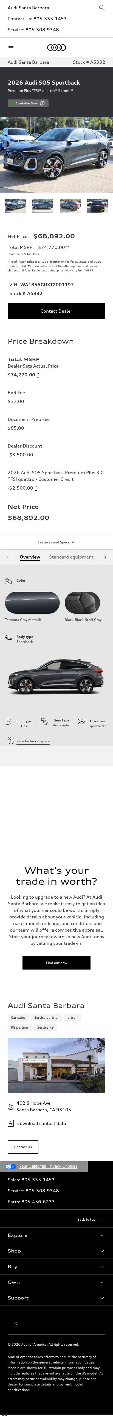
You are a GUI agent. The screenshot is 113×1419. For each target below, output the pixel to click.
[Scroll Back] (7, 557)
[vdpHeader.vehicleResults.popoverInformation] (42, 103)
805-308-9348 (42, 29)
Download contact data (41, 1123)
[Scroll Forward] (105, 557)
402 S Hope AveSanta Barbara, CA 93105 (43, 1106)
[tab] (30, 557)
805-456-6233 (38, 1201)
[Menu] (12, 48)
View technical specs (33, 741)
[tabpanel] (56, 655)
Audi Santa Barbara (28, 7)
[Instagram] (15, 1323)
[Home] (56, 47)
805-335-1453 (50, 18)
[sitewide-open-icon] (102, 8)
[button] (56, 1235)
